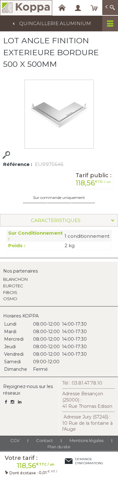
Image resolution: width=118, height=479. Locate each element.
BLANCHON (15, 279)
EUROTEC (13, 285)
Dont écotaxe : (24, 473)
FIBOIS (10, 292)
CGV (15, 440)
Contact (44, 440)
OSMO (10, 298)
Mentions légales (87, 440)
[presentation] (59, 220)
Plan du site (59, 446)
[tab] (59, 220)
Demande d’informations (89, 461)
